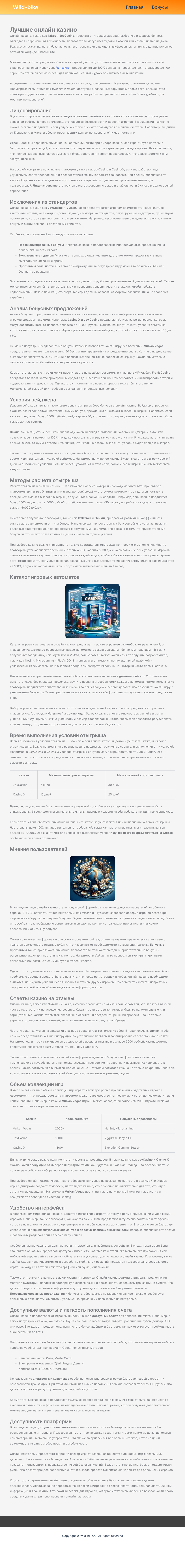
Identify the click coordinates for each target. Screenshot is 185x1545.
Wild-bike (25, 7)
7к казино (63, 67)
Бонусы (160, 7)
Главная (134, 7)
